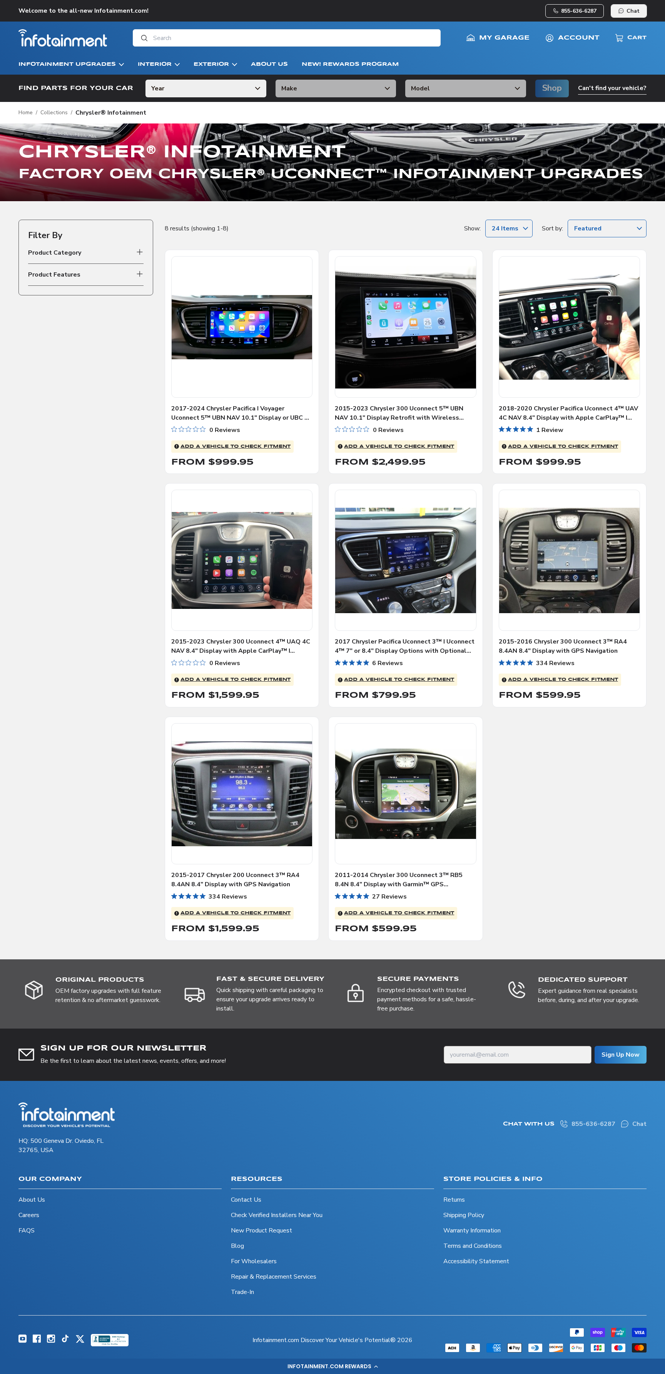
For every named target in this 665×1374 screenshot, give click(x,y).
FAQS (26, 1230)
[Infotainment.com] (62, 37)
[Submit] (142, 38)
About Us (31, 1200)
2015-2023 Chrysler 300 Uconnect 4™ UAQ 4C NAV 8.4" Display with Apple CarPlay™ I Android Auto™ (240, 650)
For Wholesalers (254, 1261)
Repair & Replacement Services (273, 1276)
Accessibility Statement (476, 1261)
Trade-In (242, 1292)
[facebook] (37, 1341)
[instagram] (51, 1341)
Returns (454, 1200)
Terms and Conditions (472, 1246)
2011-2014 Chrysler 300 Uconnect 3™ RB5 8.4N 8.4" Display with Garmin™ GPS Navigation (399, 884)
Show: (472, 228)
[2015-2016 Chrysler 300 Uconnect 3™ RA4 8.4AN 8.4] (569, 560)
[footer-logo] (66, 1114)
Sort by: (552, 228)
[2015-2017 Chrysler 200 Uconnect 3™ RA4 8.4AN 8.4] (242, 794)
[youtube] (22, 1341)
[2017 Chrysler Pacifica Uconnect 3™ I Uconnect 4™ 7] (405, 560)
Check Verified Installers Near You (276, 1215)
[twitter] (80, 1341)
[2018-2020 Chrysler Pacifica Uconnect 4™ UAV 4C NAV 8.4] (569, 327)
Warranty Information (472, 1230)
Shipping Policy (463, 1215)
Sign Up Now (621, 1055)
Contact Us (246, 1200)
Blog (237, 1246)
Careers (28, 1215)
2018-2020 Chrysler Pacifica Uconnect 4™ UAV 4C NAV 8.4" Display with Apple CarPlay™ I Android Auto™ (568, 417)
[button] (332, 1366)
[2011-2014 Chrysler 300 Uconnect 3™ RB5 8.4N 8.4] (405, 794)
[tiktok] (65, 1340)
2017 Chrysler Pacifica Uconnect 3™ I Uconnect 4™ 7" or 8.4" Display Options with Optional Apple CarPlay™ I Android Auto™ (405, 650)
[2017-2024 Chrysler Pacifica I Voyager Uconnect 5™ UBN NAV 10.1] (242, 327)
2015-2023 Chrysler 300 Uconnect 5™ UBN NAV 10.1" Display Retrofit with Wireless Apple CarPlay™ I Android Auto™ (399, 417)
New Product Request (261, 1230)
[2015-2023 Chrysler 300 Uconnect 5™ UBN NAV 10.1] (405, 327)
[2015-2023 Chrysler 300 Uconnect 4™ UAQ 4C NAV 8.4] (242, 560)
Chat (633, 11)
